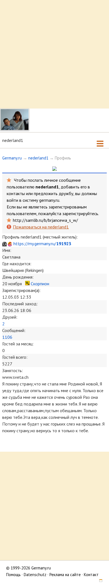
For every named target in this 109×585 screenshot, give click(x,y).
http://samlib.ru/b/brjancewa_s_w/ (45, 220)
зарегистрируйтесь (80, 213)
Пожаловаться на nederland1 (41, 227)
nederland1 (38, 158)
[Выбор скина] (98, 581)
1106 (7, 337)
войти (12, 200)
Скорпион (40, 283)
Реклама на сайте (65, 574)
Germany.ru (12, 158)
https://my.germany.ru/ (42, 243)
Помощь (13, 574)
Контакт (91, 574)
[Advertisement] (54, 54)
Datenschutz (35, 574)
